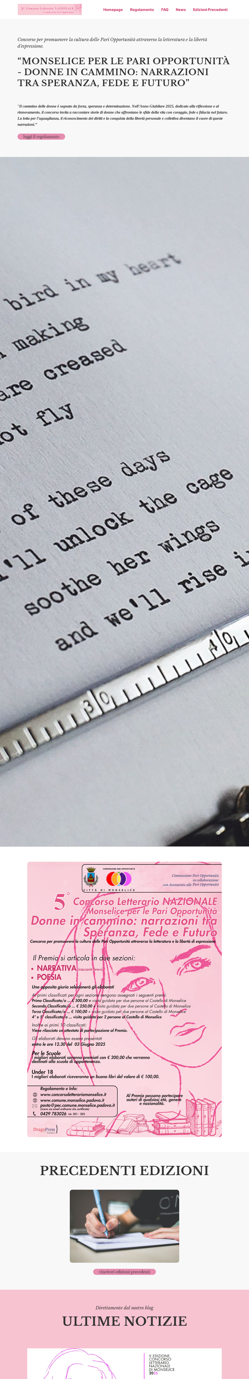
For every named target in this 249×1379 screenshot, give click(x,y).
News (181, 10)
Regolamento (142, 10)
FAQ (165, 10)
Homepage (113, 10)
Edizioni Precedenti (210, 10)
